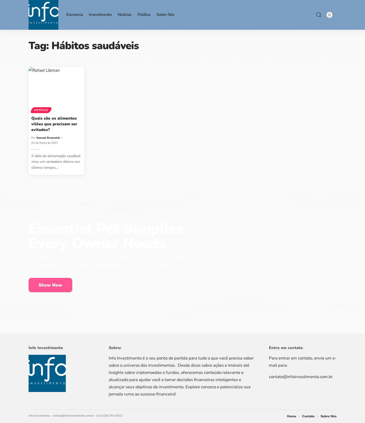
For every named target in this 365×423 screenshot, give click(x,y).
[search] (318, 15)
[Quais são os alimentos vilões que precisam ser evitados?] (56, 89)
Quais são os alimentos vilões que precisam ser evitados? (54, 124)
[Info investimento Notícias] (43, 15)
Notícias (41, 110)
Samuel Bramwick (48, 138)
